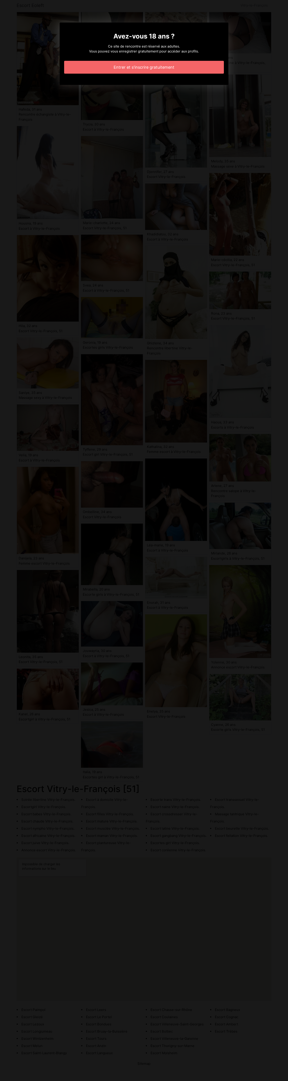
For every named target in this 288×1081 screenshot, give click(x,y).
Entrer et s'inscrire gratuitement (144, 67)
